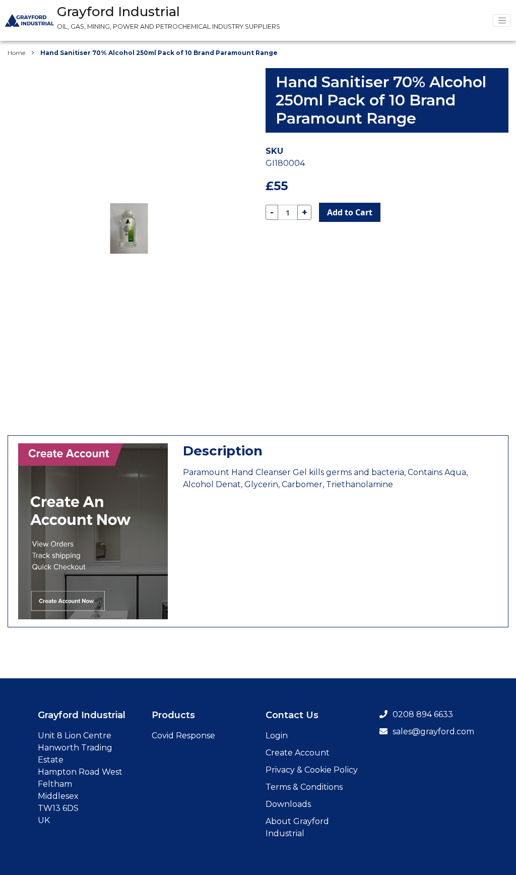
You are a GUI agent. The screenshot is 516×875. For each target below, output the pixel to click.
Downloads (288, 804)
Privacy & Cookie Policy (312, 770)
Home (16, 52)
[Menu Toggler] (502, 20)
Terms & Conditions (304, 787)
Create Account (298, 752)
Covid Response (183, 735)
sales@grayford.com (433, 731)
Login (277, 735)
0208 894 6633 (423, 714)
